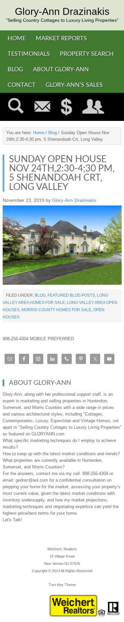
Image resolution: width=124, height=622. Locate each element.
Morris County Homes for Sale (56, 310)
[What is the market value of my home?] (66, 107)
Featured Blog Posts (71, 295)
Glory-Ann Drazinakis (62, 12)
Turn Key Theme (62, 585)
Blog (40, 295)
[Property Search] (16, 107)
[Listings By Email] (42, 107)
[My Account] (93, 107)
